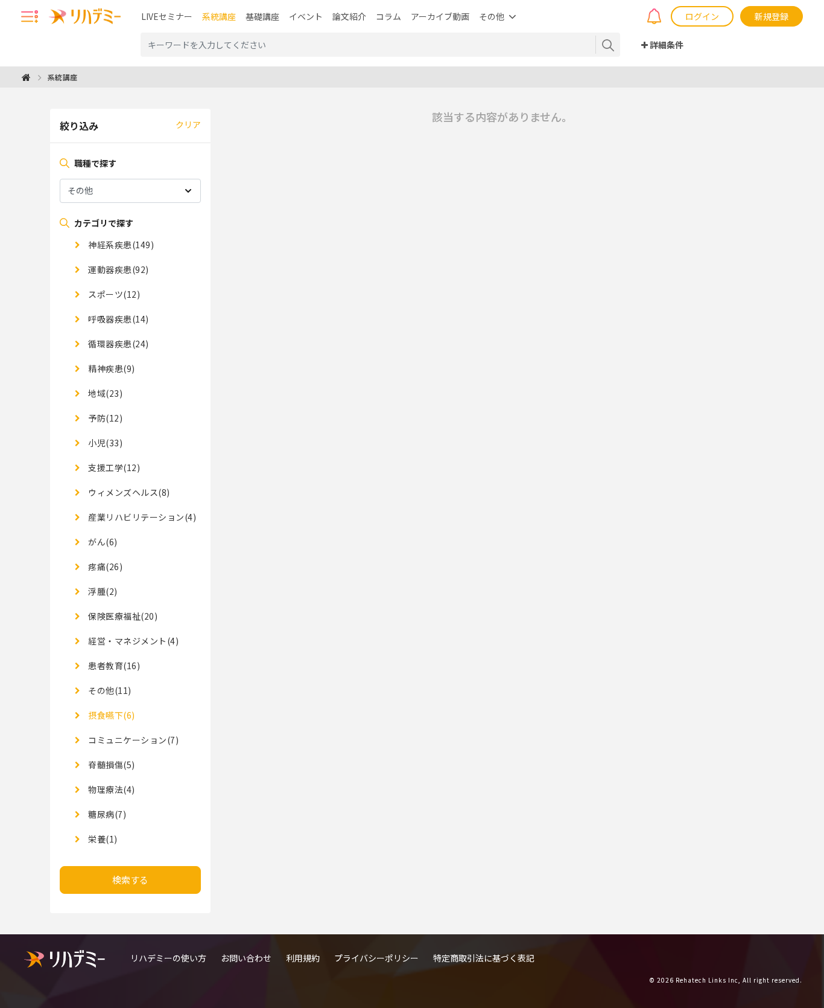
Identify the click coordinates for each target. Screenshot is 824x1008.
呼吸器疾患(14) (117, 319)
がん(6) (102, 542)
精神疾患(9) (110, 368)
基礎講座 (262, 16)
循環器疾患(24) (117, 344)
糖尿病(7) (106, 814)
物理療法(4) (110, 789)
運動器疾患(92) (117, 269)
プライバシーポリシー (376, 958)
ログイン (702, 16)
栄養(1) (102, 839)
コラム (388, 16)
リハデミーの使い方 (168, 958)
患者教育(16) (113, 666)
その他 (491, 16)
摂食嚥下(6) (110, 715)
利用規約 (303, 958)
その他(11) (109, 690)
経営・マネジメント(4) (132, 641)
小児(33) (104, 443)
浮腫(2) (102, 591)
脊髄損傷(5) (110, 765)
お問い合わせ (246, 958)
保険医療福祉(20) (121, 616)
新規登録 (771, 16)
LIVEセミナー (166, 16)
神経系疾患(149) (120, 245)
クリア (188, 124)
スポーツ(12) (113, 294)
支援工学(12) (113, 467)
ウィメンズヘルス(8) (128, 492)
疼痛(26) (104, 566)
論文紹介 (349, 16)
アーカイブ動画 (440, 16)
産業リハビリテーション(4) (141, 517)
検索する (130, 879)
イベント (306, 16)
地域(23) (104, 393)
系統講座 (219, 16)
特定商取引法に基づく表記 (483, 958)
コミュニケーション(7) (132, 740)
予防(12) (104, 418)
